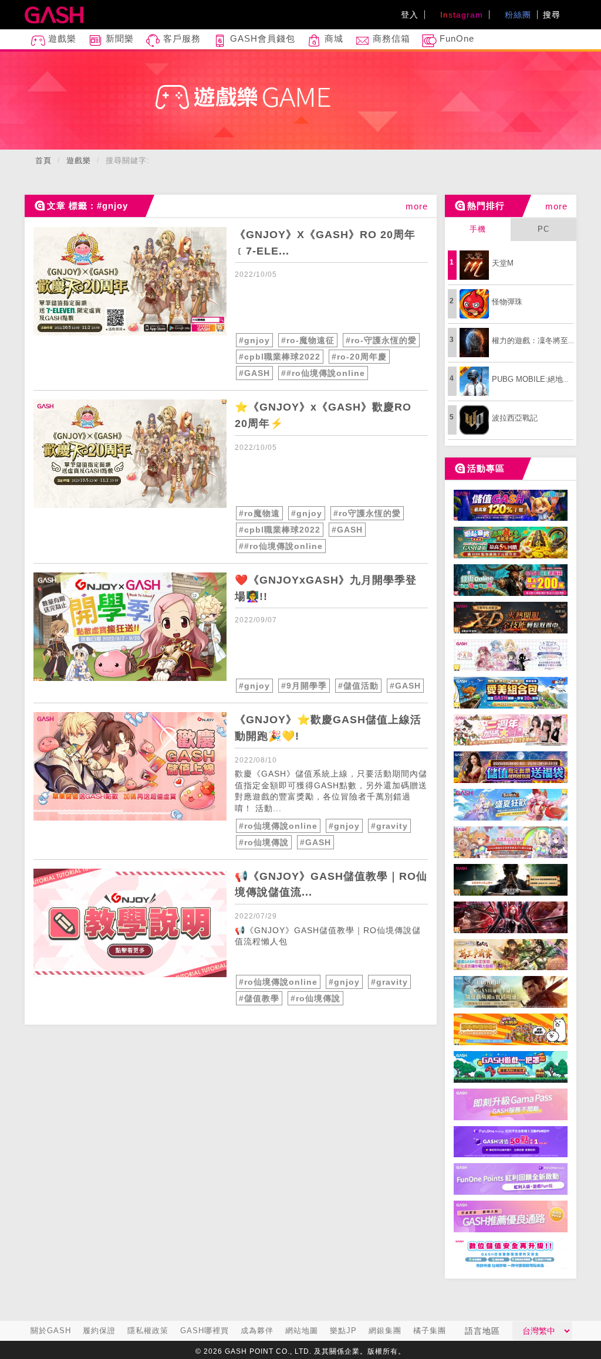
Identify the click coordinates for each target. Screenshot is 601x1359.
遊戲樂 (60, 38)
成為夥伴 (257, 1330)
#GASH (254, 373)
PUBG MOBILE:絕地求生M (538, 379)
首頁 (43, 160)
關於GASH (51, 1330)
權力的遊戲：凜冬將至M (533, 340)
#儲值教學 (259, 998)
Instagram (460, 14)
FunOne (455, 38)
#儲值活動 (358, 685)
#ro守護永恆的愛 (367, 513)
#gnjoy (254, 340)
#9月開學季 (304, 685)
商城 (332, 38)
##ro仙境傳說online (323, 373)
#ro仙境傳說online (278, 826)
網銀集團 (385, 1330)
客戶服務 (180, 38)
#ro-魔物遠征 (308, 340)
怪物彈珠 (507, 301)
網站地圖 (301, 1330)
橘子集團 (429, 1330)
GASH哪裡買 (204, 1330)
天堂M (503, 263)
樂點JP (343, 1330)
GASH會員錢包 (261, 38)
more (417, 206)
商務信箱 (390, 38)
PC (543, 229)
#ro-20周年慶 (359, 356)
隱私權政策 (147, 1330)
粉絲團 (516, 14)
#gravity (389, 826)
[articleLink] (130, 281)
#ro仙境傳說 (264, 842)
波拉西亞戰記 (515, 418)
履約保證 (99, 1330)
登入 (409, 14)
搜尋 (553, 14)
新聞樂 (118, 38)
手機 (478, 229)
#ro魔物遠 (259, 513)
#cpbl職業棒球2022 (279, 356)
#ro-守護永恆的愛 (381, 340)
